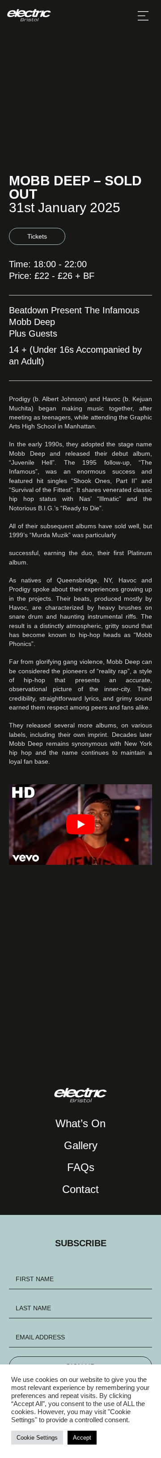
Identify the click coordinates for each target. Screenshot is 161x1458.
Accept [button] (82, 1437)
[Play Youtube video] (80, 824)
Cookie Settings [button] (37, 1437)
